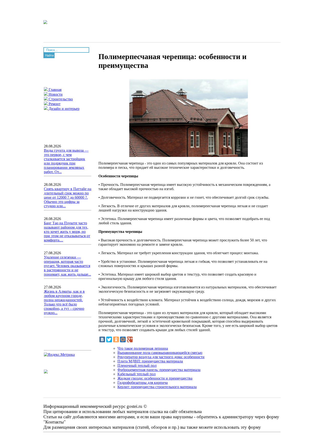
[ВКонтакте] (102, 339)
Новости (55, 94)
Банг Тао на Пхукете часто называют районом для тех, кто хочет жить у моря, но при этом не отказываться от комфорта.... (67, 231)
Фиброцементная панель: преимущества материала (158, 370)
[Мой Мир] (123, 339)
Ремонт (54, 104)
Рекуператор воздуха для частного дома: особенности (160, 357)
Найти (49, 55)
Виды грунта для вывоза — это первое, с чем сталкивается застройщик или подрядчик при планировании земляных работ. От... (66, 161)
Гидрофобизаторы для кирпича (142, 383)
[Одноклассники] (116, 339)
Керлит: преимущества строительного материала (157, 387)
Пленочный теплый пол (137, 365)
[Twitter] (109, 339)
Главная (54, 90)
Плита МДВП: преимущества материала (150, 361)
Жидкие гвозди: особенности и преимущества (154, 378)
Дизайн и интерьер (63, 109)
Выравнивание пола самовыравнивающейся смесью (159, 353)
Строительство (60, 99)
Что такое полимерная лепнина (142, 348)
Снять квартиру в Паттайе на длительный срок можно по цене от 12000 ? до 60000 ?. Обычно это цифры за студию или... (67, 197)
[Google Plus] (130, 339)
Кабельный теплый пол (136, 374)
